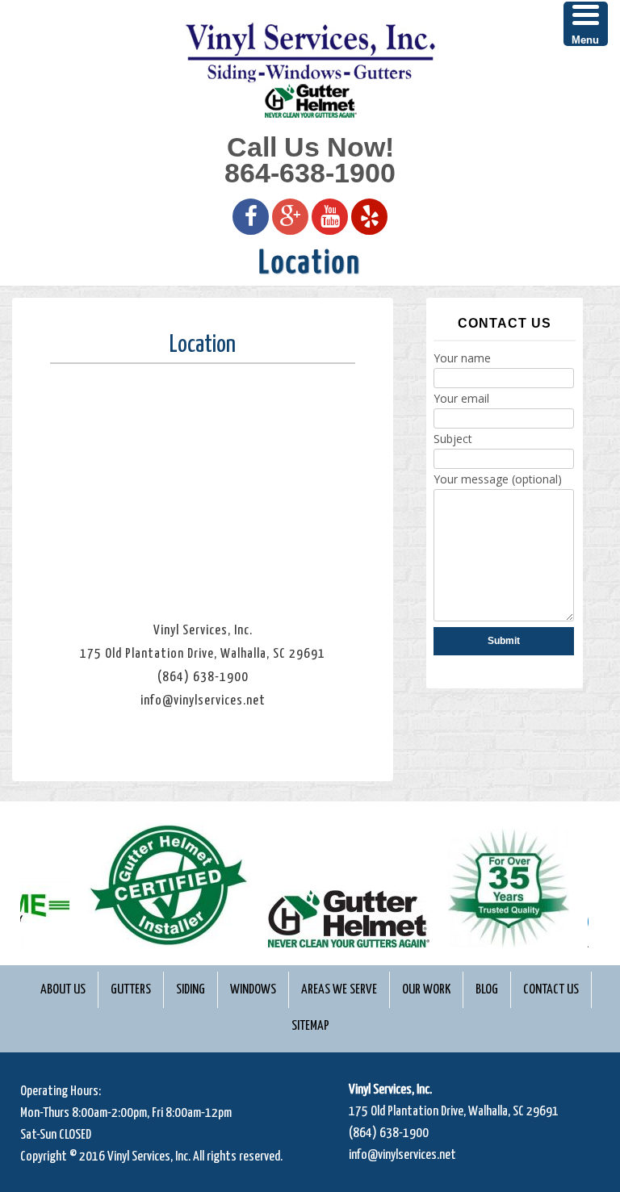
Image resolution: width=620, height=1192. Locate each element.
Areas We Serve (339, 990)
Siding (190, 990)
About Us (63, 990)
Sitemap (310, 1026)
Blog (486, 990)
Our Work (426, 990)
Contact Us (551, 990)
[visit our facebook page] (251, 215)
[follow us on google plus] (290, 215)
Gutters (131, 990)
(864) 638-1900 (389, 1133)
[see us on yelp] (369, 215)
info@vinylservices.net (402, 1155)
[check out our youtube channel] (330, 215)
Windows (253, 990)
